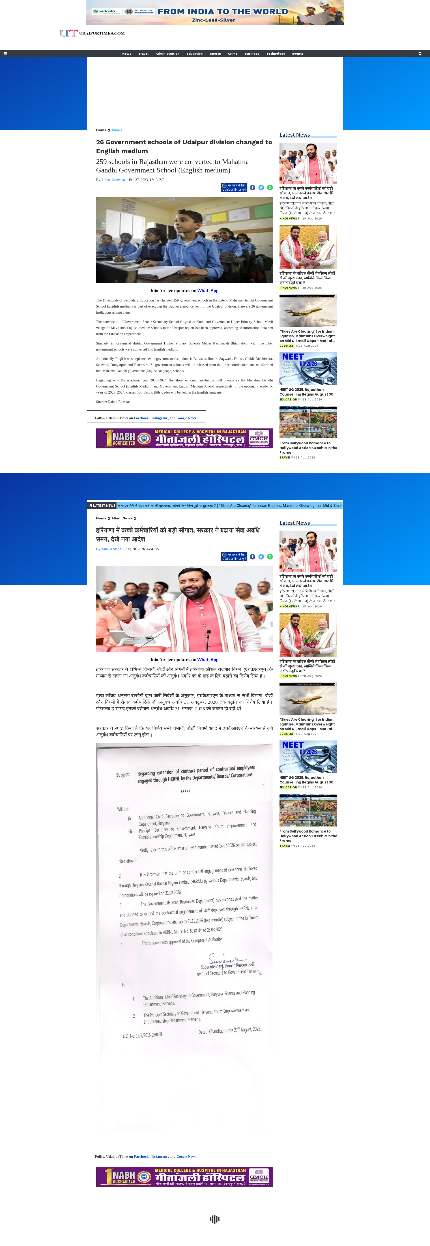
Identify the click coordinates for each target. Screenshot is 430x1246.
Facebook (141, 418)
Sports (215, 53)
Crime (232, 53)
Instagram (159, 418)
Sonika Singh (111, 549)
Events (297, 53)
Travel (143, 53)
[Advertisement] (215, 88)
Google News (186, 418)
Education (195, 53)
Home (101, 130)
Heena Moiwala (113, 180)
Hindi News (122, 518)
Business (252, 53)
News (126, 53)
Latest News (295, 134)
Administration (167, 53)
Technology (275, 53)
